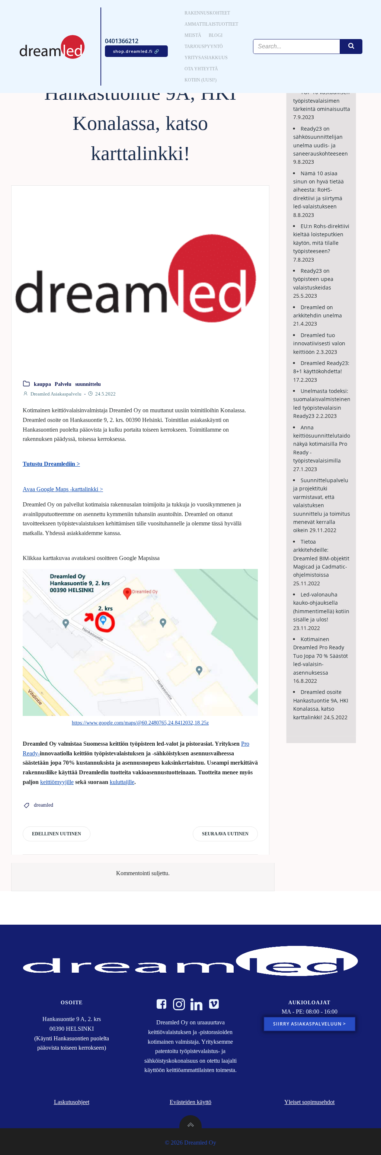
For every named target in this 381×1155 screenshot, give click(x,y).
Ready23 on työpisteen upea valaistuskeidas (313, 279)
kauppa (42, 384)
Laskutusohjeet (71, 1102)
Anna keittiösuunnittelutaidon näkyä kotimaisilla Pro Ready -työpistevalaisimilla (323, 444)
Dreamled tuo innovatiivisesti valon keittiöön (319, 343)
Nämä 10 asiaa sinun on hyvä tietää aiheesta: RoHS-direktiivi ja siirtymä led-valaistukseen (318, 190)
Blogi (215, 35)
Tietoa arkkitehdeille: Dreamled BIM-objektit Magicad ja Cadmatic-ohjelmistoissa (321, 558)
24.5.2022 (105, 394)
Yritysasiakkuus (206, 57)
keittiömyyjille (57, 782)
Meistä (193, 35)
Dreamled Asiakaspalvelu (56, 394)
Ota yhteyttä (201, 68)
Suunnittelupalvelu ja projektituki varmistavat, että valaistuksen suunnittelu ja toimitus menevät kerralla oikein (321, 505)
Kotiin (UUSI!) (201, 80)
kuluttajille (122, 782)
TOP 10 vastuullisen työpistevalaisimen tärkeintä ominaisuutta (321, 100)
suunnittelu (88, 384)
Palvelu (63, 384)
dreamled (43, 805)
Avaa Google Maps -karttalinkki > (63, 489)
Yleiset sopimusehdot (309, 1102)
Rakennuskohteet (207, 13)
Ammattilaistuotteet (211, 24)
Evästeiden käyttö (190, 1102)
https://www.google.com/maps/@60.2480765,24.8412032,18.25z (140, 723)
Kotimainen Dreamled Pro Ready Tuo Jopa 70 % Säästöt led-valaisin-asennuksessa (320, 656)
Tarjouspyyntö (204, 46)
